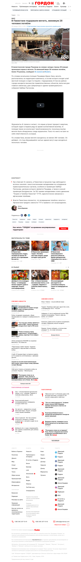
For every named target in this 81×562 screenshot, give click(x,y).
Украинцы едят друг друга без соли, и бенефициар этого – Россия (55, 307)
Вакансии (15, 493)
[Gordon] (44, 3)
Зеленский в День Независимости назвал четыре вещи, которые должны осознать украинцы (25, 308)
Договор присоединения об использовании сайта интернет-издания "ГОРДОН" (32, 514)
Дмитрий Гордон (61, 452)
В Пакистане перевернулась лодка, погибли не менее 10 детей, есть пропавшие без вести (20, 255)
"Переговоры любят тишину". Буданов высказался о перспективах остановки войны (24, 348)
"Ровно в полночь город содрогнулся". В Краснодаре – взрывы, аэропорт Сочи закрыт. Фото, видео (25, 334)
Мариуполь (44, 472)
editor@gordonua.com (62, 521)
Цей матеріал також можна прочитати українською (44, 26)
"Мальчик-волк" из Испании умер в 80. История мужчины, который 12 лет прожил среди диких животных (57, 395)
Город (42, 448)
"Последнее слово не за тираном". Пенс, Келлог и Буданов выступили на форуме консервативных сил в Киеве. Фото (56, 432)
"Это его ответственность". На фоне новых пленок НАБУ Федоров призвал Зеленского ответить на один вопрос (56, 405)
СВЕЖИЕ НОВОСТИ (19, 301)
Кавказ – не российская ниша (52, 302)
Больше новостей (25, 383)
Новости (14, 6)
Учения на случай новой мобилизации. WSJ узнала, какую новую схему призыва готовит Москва (25, 363)
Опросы (28, 484)
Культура (14, 468)
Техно (13, 472)
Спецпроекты (30, 490)
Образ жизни (16, 475)
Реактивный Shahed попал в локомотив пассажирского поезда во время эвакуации (57, 414)
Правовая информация (16, 504)
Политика (15, 455)
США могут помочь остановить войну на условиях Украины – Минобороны (24, 370)
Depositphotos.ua (36, 539)
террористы (57, 219)
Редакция (15, 496)
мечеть (14, 222)
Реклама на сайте (17, 499)
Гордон (13, 15)
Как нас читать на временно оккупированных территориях (17, 511)
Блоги (56, 6)
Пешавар (21, 222)
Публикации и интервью (28, 6)
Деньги (14, 458)
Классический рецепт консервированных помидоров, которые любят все (25, 402)
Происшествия (16, 478)
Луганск (43, 475)
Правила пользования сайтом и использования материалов (32, 498)
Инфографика (16, 482)
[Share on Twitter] (25, 215)
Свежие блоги (47, 299)
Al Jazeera (39, 72)
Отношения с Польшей (59, 10)
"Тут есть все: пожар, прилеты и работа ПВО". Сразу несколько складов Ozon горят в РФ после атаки (25, 325)
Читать (63, 229)
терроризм (22, 219)
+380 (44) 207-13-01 (20, 521)
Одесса (42, 458)
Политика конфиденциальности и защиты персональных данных (32, 506)
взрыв (28, 219)
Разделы (28, 448)
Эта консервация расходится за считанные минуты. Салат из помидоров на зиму (59, 284)
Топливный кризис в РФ (20, 10)
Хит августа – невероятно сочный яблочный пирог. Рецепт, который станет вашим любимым (25, 410)
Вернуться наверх (60, 524)
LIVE (27, 470)
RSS (59, 495)
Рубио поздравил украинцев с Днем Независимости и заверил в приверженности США (25, 316)
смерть (34, 219)
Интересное (15, 485)
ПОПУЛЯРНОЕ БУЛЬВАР (20, 387)
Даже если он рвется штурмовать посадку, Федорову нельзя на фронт (55, 322)
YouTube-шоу (30, 487)
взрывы (27, 222)
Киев (42, 451)
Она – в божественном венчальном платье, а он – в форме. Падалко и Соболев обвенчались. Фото (40, 284)
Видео (28, 480)
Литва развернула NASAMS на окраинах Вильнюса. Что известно (24, 341)
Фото (27, 477)
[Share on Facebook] (22, 215)
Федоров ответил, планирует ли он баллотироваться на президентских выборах (56, 423)
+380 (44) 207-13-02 (41, 521)
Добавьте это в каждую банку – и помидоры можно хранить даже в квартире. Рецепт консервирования (20, 284)
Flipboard (61, 492)
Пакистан (14, 219)
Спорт (14, 465)
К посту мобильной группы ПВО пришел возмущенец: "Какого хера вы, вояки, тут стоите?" (54, 315)
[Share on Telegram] (29, 215)
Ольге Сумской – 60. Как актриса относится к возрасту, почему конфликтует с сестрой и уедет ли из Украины (26, 420)
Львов (42, 455)
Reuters (48, 72)
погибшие (34, 222)
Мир (18, 15)
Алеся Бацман (63, 483)
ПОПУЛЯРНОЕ (46, 389)
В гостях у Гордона (45, 6)
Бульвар (63, 6)
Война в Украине (17, 451)
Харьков (43, 465)
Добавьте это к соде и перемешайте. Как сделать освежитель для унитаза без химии (26, 429)
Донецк (42, 461)
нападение (64, 219)
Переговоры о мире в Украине (40, 10)
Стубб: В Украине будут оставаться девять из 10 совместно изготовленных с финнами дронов (25, 355)
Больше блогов (55, 335)
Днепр (42, 468)
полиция (41, 219)
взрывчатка (48, 219)
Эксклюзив (29, 473)
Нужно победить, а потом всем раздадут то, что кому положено (54, 329)
